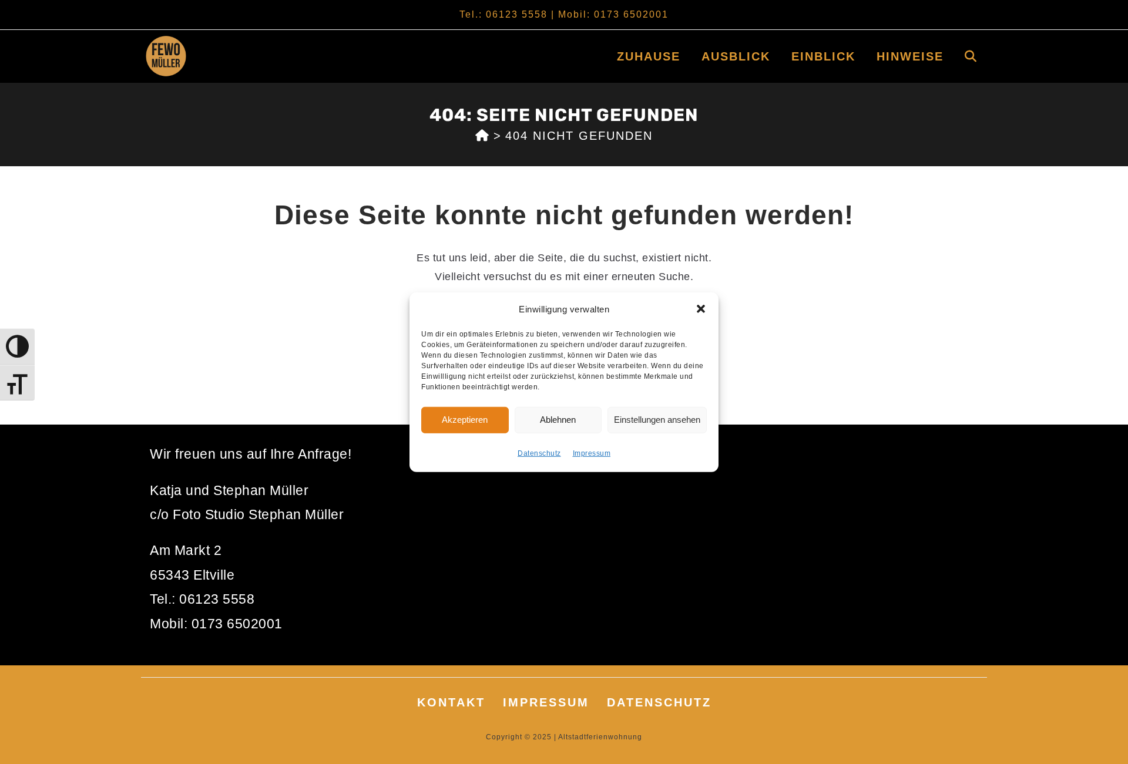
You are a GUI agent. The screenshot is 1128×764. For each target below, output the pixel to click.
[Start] (482, 135)
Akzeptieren (465, 420)
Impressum (592, 453)
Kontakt (451, 702)
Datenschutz (539, 453)
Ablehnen (558, 420)
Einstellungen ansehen (657, 420)
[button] (701, 309)
